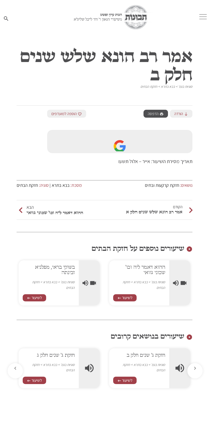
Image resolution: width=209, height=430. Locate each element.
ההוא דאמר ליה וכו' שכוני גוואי (55, 212)
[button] (15, 370)
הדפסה (156, 113)
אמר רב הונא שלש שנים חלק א (154, 212)
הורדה (181, 113)
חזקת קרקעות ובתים (162, 185)
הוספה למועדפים (66, 113)
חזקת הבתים (148, 86)
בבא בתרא (168, 86)
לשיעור (125, 297)
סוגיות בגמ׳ (185, 86)
